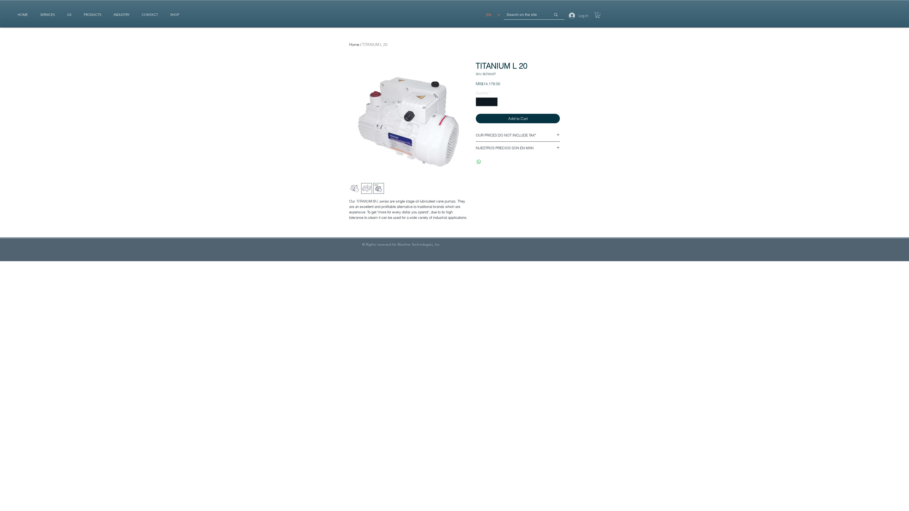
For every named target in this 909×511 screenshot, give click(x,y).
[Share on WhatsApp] (479, 162)
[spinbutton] (486, 102)
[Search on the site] (556, 14)
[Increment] (494, 102)
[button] (597, 15)
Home (354, 44)
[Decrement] (479, 102)
